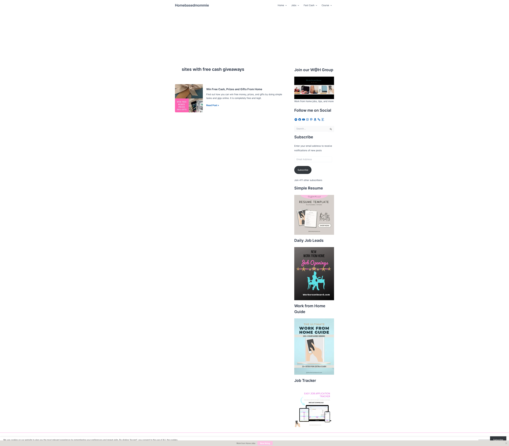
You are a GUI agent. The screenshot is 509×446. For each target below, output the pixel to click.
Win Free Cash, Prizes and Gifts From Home (234, 89)
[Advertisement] (254, 30)
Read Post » (212, 105)
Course (325, 5)
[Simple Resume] (314, 214)
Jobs (293, 5)
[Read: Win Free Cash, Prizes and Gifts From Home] (189, 98)
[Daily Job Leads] (314, 273)
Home (281, 5)
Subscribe (303, 170)
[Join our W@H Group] (314, 87)
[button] (285, 5)
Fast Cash (309, 5)
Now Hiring (265, 443)
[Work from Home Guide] (314, 346)
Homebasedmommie (192, 5)
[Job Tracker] (314, 407)
